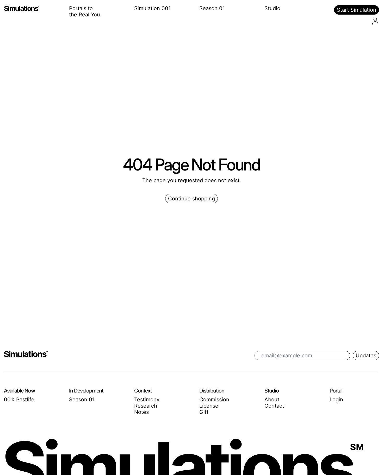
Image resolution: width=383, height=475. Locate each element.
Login (336, 399)
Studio (272, 8)
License (208, 406)
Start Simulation (356, 10)
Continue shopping (191, 198)
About (271, 399)
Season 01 (212, 8)
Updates (366, 355)
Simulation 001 (152, 8)
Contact (274, 406)
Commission (214, 399)
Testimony (146, 399)
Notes (141, 412)
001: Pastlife (19, 399)
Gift (203, 412)
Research (145, 406)
